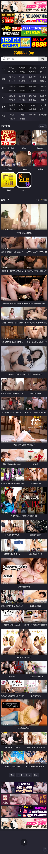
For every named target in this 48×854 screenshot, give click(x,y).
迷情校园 (12, 109)
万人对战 (32, 68)
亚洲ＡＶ (12, 77)
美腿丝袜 (12, 100)
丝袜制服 (22, 81)
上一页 (19, 775)
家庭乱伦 (22, 105)
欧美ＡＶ (32, 77)
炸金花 (22, 72)
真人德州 (22, 68)
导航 (3, 116)
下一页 (28, 775)
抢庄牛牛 (43, 72)
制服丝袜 (12, 90)
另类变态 (43, 90)
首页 (12, 775)
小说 (3, 107)
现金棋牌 (32, 72)
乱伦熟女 (32, 90)
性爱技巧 (43, 109)
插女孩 (11, 115)
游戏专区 (43, 68)
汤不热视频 (43, 115)
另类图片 (43, 100)
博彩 (3, 69)
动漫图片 (43, 96)
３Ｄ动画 (43, 77)
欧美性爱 (43, 86)
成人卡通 (32, 86)
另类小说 (22, 109)
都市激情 (12, 105)
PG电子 (12, 68)
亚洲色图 (22, 96)
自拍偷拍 (22, 77)
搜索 (42, 59)
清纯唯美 (22, 100)
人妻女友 (32, 105)
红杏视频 (12, 119)
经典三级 (22, 90)
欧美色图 (32, 96)
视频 (3, 78)
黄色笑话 (32, 109)
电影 (3, 88)
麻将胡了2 (12, 72)
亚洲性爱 (12, 86)
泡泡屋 (22, 119)
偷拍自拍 (22, 86)
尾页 (36, 775)
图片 (3, 97)
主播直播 (32, 81)
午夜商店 (22, 115)
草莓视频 (32, 115)
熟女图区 (32, 100)
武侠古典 (43, 105)
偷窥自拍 (12, 96)
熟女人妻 (12, 81)
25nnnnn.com (24, 53)
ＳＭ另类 (43, 81)
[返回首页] (45, 849)
